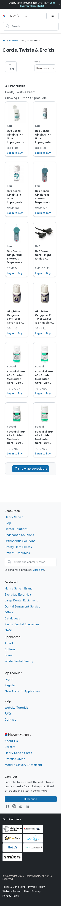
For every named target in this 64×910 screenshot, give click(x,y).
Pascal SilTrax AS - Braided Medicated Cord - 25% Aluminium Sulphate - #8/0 (44, 377)
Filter (10, 69)
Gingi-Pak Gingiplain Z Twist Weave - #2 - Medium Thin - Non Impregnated (44, 317)
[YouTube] (20, 806)
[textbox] (30, 26)
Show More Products (32, 469)
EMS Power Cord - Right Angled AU (43, 254)
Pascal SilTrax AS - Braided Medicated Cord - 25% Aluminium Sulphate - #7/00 (16, 377)
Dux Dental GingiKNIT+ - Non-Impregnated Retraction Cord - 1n (15, 197)
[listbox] (45, 68)
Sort (37, 61)
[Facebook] (7, 806)
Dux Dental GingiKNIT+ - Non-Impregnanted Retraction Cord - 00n (16, 136)
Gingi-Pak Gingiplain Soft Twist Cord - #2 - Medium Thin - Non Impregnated (16, 317)
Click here (38, 569)
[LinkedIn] (27, 806)
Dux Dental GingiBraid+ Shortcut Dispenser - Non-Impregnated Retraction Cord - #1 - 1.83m (15, 257)
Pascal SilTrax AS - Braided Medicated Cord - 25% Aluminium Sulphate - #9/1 (16, 437)
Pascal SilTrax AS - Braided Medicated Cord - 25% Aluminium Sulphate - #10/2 (44, 437)
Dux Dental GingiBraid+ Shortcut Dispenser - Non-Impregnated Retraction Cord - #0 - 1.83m (43, 197)
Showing (26, 98)
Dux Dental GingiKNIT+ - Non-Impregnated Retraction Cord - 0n (43, 136)
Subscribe (30, 799)
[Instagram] (14, 806)
